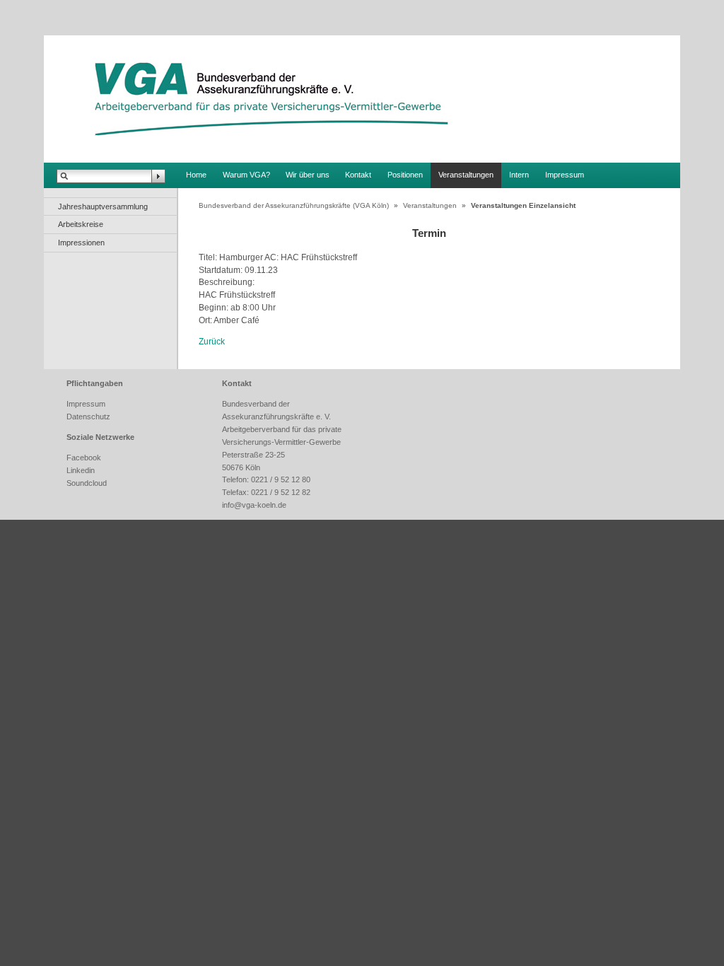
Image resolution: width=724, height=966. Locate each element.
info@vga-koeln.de (254, 505)
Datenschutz (88, 416)
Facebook (83, 457)
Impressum (564, 174)
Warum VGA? (246, 174)
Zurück (212, 341)
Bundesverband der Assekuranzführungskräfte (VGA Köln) (294, 205)
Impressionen (81, 242)
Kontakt (358, 174)
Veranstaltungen (466, 174)
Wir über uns (307, 174)
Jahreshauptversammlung (103, 206)
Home (196, 174)
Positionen (405, 174)
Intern (519, 174)
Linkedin (80, 470)
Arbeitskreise (80, 224)
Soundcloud (86, 483)
